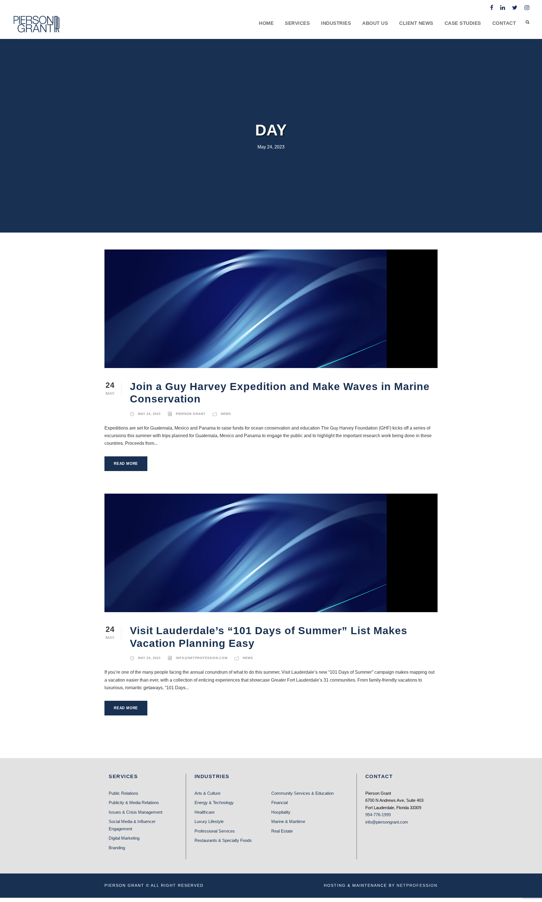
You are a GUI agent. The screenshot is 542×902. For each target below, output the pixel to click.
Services (297, 23)
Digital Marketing (124, 838)
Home (266, 23)
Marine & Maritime (288, 821)
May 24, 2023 (149, 413)
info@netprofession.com (202, 658)
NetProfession (417, 885)
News (226, 413)
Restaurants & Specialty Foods (223, 840)
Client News (416, 23)
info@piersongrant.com (386, 822)
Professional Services (214, 831)
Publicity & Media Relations (134, 802)
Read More (126, 463)
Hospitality (280, 812)
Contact (504, 23)
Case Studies (463, 23)
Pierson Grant (191, 413)
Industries (336, 23)
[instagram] (526, 8)
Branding (117, 847)
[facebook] (491, 8)
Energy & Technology (214, 802)
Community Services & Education (302, 793)
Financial (279, 802)
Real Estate (282, 831)
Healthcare (204, 812)
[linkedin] (502, 8)
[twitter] (514, 8)
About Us (375, 23)
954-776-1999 (378, 814)
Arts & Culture (207, 793)
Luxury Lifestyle (209, 821)
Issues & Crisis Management (135, 812)
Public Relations (123, 793)
